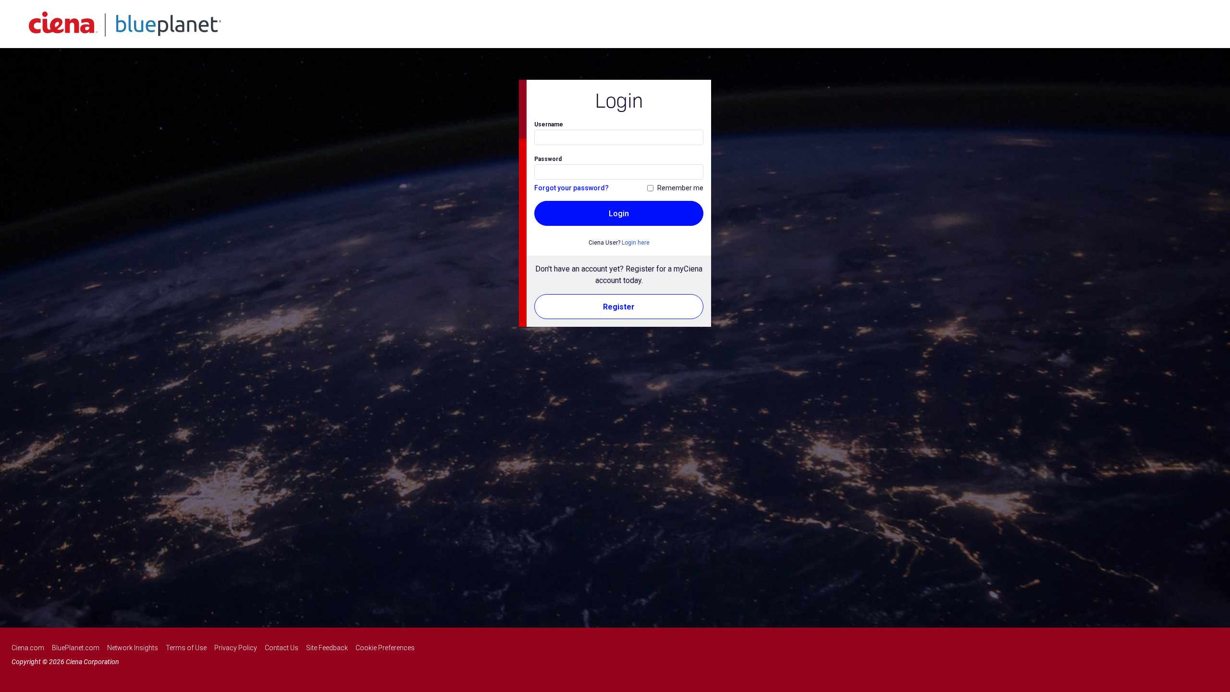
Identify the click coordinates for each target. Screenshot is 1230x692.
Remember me (680, 188)
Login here (636, 242)
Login (619, 213)
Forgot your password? (571, 188)
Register (619, 306)
